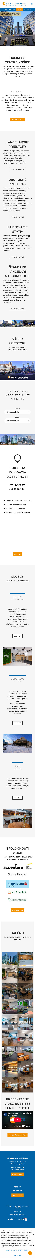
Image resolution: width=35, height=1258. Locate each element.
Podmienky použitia (17, 1215)
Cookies (17, 1211)
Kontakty (28, 9)
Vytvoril (17, 1255)
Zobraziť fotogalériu (17, 1135)
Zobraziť (17, 636)
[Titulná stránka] (13, 3)
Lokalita (19, 9)
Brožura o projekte (16, 1219)
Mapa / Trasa (18, 1174)
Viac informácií (17, 119)
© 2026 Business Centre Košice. (17, 1250)
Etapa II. (17, 417)
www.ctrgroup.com (17, 1169)
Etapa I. (17, 408)
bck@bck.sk (17, 1190)
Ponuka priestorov (9, 9)
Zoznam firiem (17, 910)
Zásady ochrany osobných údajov (17, 1207)
